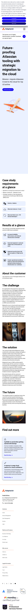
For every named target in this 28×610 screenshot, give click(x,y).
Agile (3, 524)
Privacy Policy (5, 572)
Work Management (6, 518)
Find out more (7, 89)
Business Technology (6, 533)
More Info (14, 23)
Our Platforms (5, 536)
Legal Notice (4, 567)
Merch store (4, 557)
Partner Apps (5, 542)
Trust (3, 570)
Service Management (6, 515)
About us (4, 551)
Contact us (4, 554)
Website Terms (5, 575)
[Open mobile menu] (24, 29)
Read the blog (7, 455)
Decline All (14, 21)
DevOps (4, 521)
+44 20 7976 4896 (8, 503)
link (23, 6)
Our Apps (4, 539)
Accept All (14, 18)
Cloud (3, 512)
